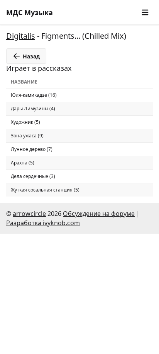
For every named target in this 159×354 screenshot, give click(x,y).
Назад (31, 56)
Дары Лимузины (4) (33, 108)
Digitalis (20, 36)
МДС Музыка (29, 12)
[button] (145, 12)
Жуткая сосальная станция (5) (45, 189)
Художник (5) (25, 122)
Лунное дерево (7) (31, 149)
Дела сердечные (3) (33, 176)
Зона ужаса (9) (27, 135)
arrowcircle (29, 213)
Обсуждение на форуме (99, 213)
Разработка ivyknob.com (43, 223)
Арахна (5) (22, 162)
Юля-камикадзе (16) (34, 95)
